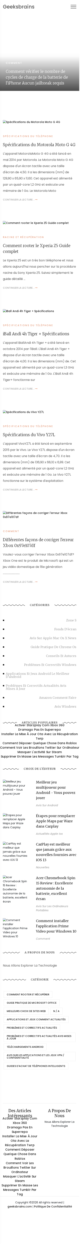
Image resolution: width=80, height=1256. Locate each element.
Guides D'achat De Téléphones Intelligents (36, 1066)
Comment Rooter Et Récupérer (28, 994)
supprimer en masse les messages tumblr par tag (40, 756)
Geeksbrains (18, 6)
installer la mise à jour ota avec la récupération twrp (39, 736)
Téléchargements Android (25, 1047)
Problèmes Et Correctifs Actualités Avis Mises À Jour (39, 1037)
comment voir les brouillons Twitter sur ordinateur (39, 747)
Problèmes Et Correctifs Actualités (32, 1028)
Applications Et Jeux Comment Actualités (36, 1019)
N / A (56, 1011)
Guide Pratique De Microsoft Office (32, 1003)
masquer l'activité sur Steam (40, 752)
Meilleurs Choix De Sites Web (26, 1011)
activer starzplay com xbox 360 (39, 725)
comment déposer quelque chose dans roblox (39, 743)
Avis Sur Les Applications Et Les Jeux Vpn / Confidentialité (35, 1056)
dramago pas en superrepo (39, 730)
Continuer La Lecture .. (19, 199)
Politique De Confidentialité (53, 1206)
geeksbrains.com (20, 1206)
